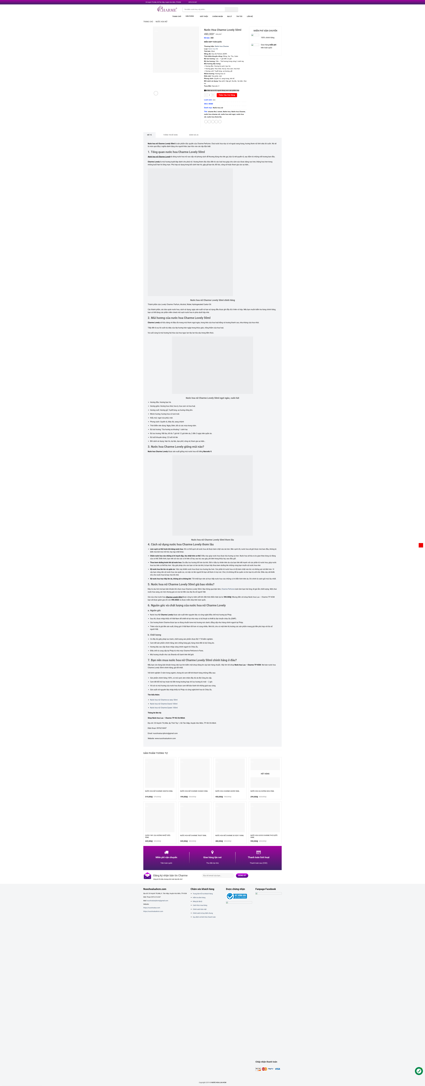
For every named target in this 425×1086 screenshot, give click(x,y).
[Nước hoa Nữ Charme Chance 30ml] (195, 773)
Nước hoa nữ (161, 22)
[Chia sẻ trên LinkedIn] (219, 121)
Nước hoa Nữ (213, 49)
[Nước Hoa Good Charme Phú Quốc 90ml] (265, 817)
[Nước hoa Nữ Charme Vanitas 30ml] (160, 773)
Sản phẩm (190, 16)
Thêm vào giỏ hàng (227, 95)
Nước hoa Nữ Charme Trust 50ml (193, 835)
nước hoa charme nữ (212, 114)
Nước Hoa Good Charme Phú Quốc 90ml (264, 836)
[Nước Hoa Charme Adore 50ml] (230, 773)
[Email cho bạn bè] (212, 121)
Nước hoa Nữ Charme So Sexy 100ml (229, 835)
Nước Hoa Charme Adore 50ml (227, 791)
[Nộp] (231, 9)
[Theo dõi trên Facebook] (269, 2)
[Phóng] (156, 93)
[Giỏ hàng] (421, 545)
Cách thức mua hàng (200, 905)
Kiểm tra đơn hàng (199, 897)
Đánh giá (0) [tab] (194, 135)
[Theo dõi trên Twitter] (273, 2)
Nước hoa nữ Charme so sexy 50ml (164, 700)
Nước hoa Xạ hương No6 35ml (262, 791)
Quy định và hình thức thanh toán (204, 917)
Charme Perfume (228, 589)
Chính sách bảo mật (200, 909)
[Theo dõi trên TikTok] (270, 875)
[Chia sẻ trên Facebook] (206, 121)
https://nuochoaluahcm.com (153, 911)
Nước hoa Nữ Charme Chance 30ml (194, 791)
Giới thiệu (204, 16)
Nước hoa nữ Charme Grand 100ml (163, 704)
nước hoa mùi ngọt (228, 114)
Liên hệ (250, 16)
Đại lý (229, 16)
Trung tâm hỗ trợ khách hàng (203, 894)
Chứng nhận (217, 16)
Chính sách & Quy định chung (203, 913)
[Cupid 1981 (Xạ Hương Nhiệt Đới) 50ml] (160, 817)
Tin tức (239, 16)
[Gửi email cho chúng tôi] (275, 2)
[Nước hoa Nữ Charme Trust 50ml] (195, 817)
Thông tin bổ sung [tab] (170, 135)
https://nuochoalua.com (151, 908)
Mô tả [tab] (149, 135)
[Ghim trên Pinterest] (216, 121)
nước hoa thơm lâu (214, 117)
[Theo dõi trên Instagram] (271, 2)
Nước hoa (227, 111)
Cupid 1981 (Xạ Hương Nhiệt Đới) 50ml (157, 836)
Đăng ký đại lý (197, 901)
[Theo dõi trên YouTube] (279, 2)
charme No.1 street (215, 111)
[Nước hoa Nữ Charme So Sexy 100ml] (230, 817)
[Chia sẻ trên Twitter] (209, 121)
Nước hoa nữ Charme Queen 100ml (164, 708)
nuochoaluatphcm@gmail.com (157, 901)
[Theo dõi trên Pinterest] (277, 2)
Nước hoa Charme (222, 46)
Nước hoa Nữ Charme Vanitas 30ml (159, 791)
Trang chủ (176, 16)
